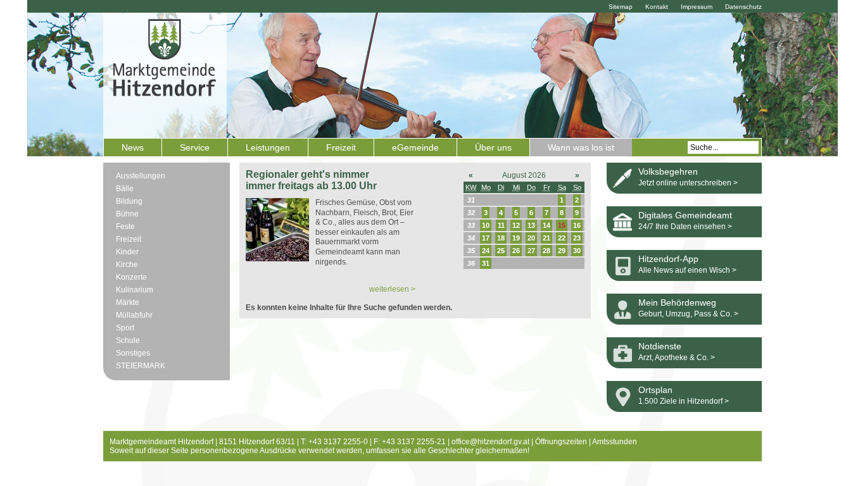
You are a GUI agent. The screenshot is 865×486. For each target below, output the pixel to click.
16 (577, 225)
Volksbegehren (668, 171)
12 (516, 225)
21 (546, 238)
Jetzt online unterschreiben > (688, 182)
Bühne (127, 213)
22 (561, 238)
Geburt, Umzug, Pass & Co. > (688, 313)
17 (485, 238)
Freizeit (341, 147)
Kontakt (656, 6)
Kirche (127, 264)
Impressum (696, 6)
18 (501, 238)
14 (546, 225)
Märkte (127, 302)
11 (501, 225)
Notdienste (659, 346)
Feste (125, 226)
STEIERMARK (140, 365)
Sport (125, 327)
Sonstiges (133, 353)
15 (561, 225)
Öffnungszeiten (561, 441)
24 (485, 250)
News (133, 147)
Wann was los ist (581, 147)
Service (195, 147)
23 (577, 238)
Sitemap (621, 6)
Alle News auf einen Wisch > (687, 270)
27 (531, 250)
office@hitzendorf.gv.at (490, 441)
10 (485, 225)
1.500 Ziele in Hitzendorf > (683, 401)
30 (577, 250)
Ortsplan (655, 390)
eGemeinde (415, 147)
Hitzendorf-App (668, 259)
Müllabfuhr (134, 315)
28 (546, 250)
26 (516, 250)
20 (531, 238)
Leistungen (268, 147)
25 (501, 250)
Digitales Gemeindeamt (685, 215)
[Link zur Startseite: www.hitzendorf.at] (165, 74)
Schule (128, 340)
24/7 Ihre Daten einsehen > (685, 226)
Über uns (493, 147)
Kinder (127, 251)
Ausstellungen (140, 175)
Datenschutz (743, 6)
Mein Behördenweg (677, 302)
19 (516, 238)
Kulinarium (134, 289)
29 (561, 250)
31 (485, 263)
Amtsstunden (614, 441)
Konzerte (131, 277)
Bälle (125, 188)
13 (531, 225)
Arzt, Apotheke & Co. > (676, 357)
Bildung (129, 201)
